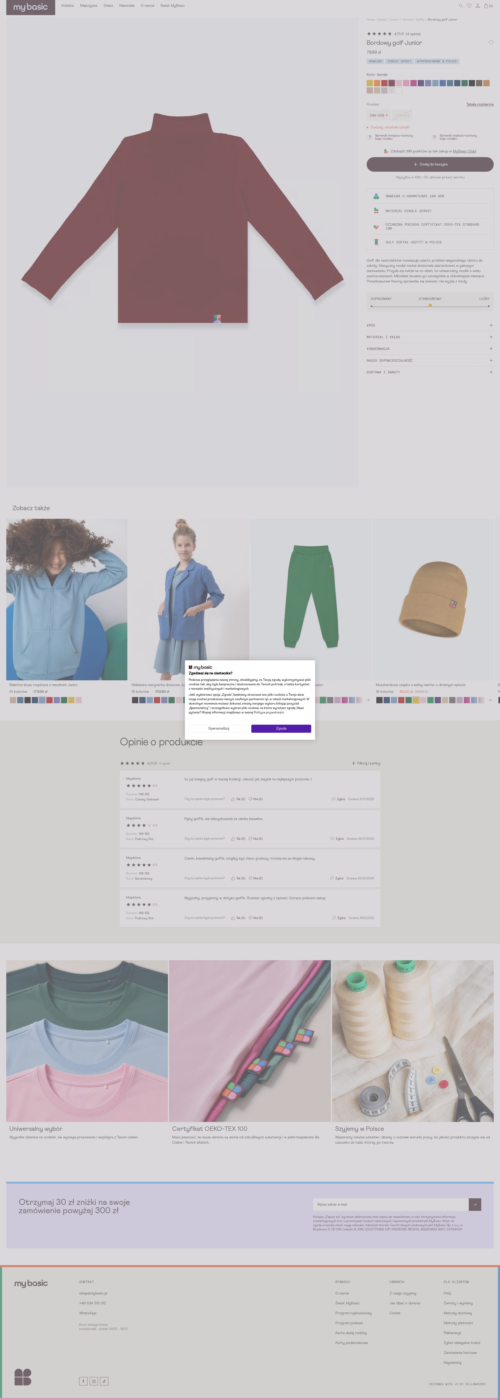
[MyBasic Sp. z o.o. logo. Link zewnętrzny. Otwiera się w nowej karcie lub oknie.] (200, 667)
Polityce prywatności (269, 712)
